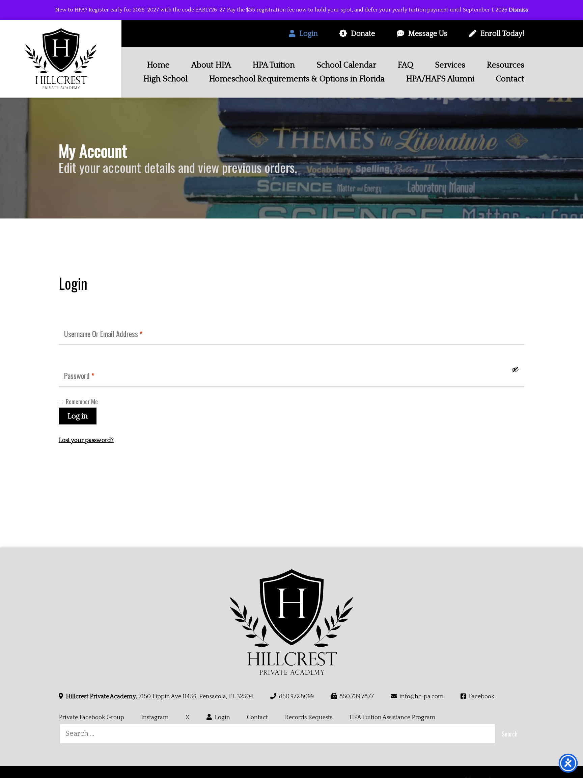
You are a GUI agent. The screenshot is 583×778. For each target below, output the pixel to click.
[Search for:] (277, 734)
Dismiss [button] (518, 10)
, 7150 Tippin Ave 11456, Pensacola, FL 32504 (159, 696)
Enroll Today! (502, 33)
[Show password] (515, 369)
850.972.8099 (296, 696)
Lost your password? (86, 440)
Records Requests (308, 717)
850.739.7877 (356, 696)
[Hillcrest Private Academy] (60, 59)
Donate (363, 33)
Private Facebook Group (91, 717)
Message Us (427, 33)
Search (510, 733)
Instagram (155, 717)
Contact (257, 717)
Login (308, 33)
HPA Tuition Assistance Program (392, 717)
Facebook (482, 696)
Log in (77, 416)
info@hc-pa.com (421, 696)
